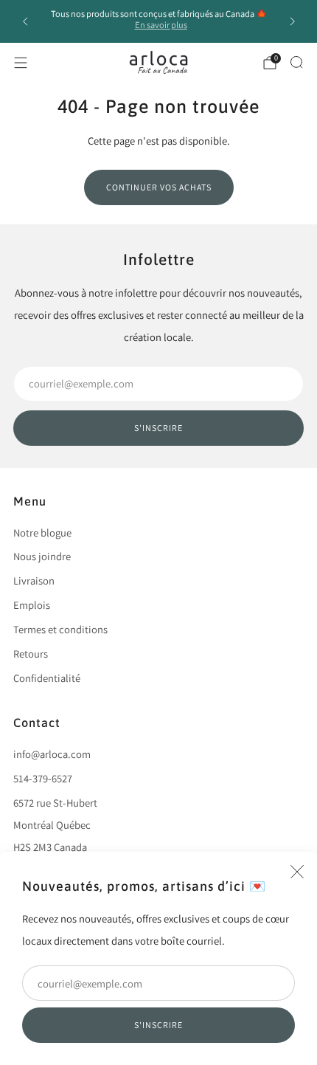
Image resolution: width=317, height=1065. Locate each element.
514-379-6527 (42, 778)
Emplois (31, 605)
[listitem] (159, 21)
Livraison (34, 580)
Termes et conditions (60, 629)
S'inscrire (158, 1024)
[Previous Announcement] (25, 21)
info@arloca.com (52, 754)
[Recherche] (296, 62)
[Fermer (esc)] (297, 872)
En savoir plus (161, 24)
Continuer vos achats (159, 187)
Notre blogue (42, 532)
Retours (30, 654)
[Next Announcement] (293, 21)
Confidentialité (46, 678)
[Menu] (20, 62)
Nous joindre (42, 556)
